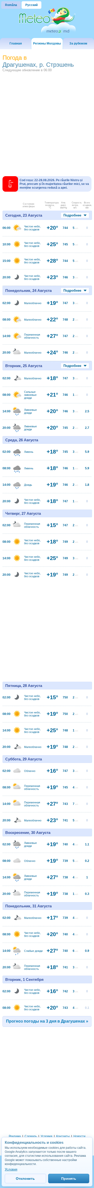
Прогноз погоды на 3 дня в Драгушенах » (47, 1021)
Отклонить (25, 1179)
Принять (68, 1179)
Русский (31, 5)
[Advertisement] (47, 121)
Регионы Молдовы (47, 43)
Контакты (63, 1136)
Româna (11, 5)
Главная (16, 43)
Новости (79, 1136)
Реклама (15, 1136)
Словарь (31, 1136)
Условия (46, 1136)
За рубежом (78, 43)
